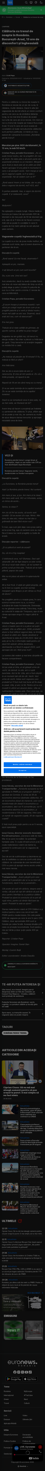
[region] (22, 735)
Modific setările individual (22, 764)
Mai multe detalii (17, 725)
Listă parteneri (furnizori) (13, 757)
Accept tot (22, 770)
